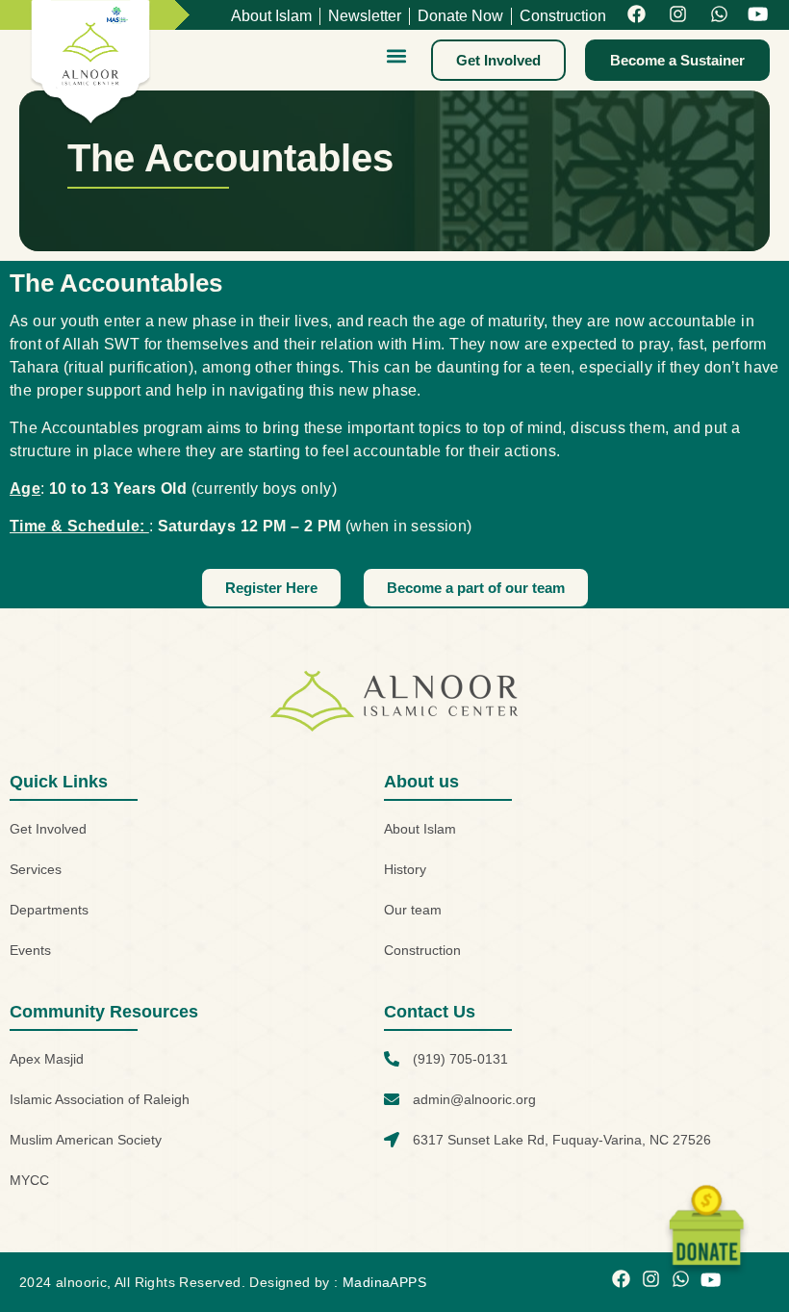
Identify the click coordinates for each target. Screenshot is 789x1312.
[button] (396, 55)
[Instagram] (678, 15)
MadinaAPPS (384, 1282)
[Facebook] (636, 15)
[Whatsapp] (719, 15)
